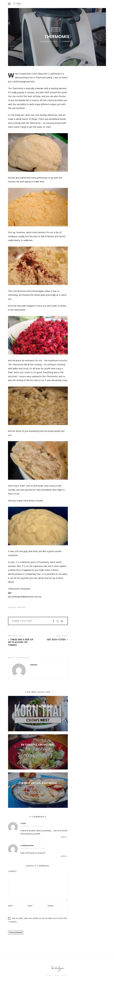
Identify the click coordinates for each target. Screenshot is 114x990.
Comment (12, 871)
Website (51, 906)
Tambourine (26, 845)
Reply (63, 837)
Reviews (22, 607)
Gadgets (13, 607)
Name (11, 906)
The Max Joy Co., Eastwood (38, 783)
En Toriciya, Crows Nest (38, 744)
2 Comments (65, 41)
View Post (37, 711)
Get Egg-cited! (56, 639)
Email (30, 906)
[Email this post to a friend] (62, 621)
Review (55, 29)
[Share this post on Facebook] (53, 621)
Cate (23, 823)
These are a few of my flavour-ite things (20, 642)
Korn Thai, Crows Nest (38, 706)
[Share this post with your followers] (57, 621)
